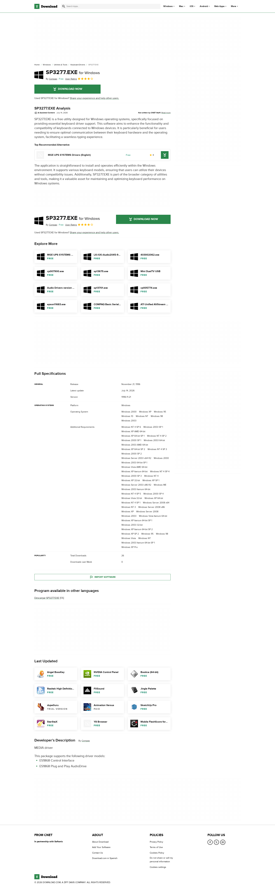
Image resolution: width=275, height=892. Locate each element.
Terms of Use (156, 847)
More (233, 6)
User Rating (71, 79)
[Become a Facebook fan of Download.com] (210, 842)
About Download (100, 842)
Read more (166, 113)
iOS (191, 6)
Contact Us (97, 852)
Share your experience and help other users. (94, 98)
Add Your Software (101, 847)
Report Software (105, 577)
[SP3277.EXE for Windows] (38, 74)
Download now (70, 89)
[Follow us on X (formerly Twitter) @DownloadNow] (216, 842)
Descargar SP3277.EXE (46, 598)
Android (204, 6)
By (51, 79)
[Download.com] (45, 6)
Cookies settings (158, 867)
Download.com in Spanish (104, 858)
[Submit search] (63, 6)
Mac (181, 6)
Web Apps (219, 6)
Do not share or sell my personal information (161, 860)
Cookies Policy (157, 852)
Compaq (86, 740)
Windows (168, 6)
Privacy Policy (156, 842)
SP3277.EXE (73, 72)
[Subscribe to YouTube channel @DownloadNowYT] (222, 842)
